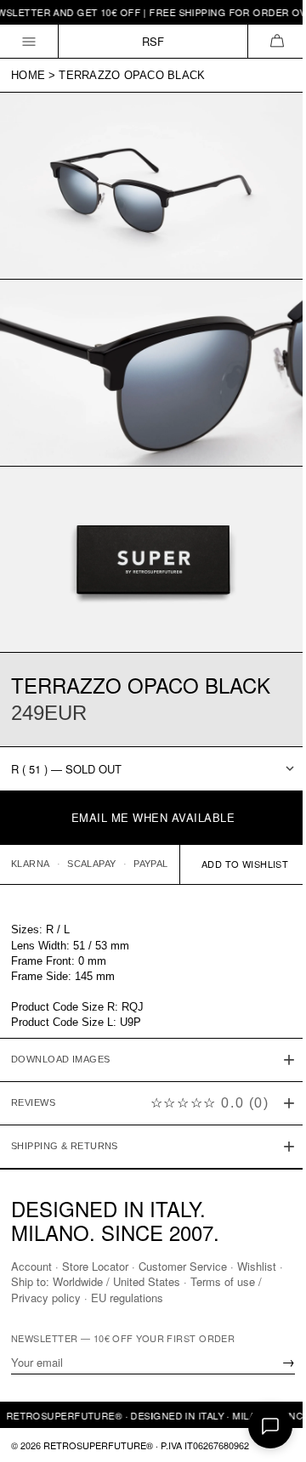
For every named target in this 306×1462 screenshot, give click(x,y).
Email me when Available (153, 817)
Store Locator (95, 1266)
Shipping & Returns (64, 1123)
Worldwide (85, 1281)
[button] (276, 41)
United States (153, 1281)
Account (31, 1266)
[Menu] (29, 41)
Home (28, 75)
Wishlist (256, 1266)
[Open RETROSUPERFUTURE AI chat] (270, 1426)
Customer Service (183, 1266)
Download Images (60, 1036)
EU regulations (127, 1297)
